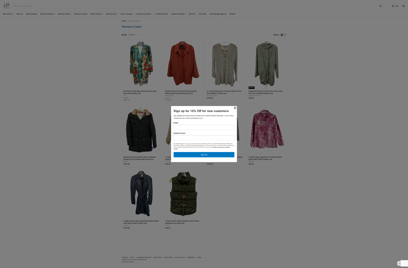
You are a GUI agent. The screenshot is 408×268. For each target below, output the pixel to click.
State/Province (179, 133)
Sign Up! (204, 154)
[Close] (235, 108)
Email (176, 123)
